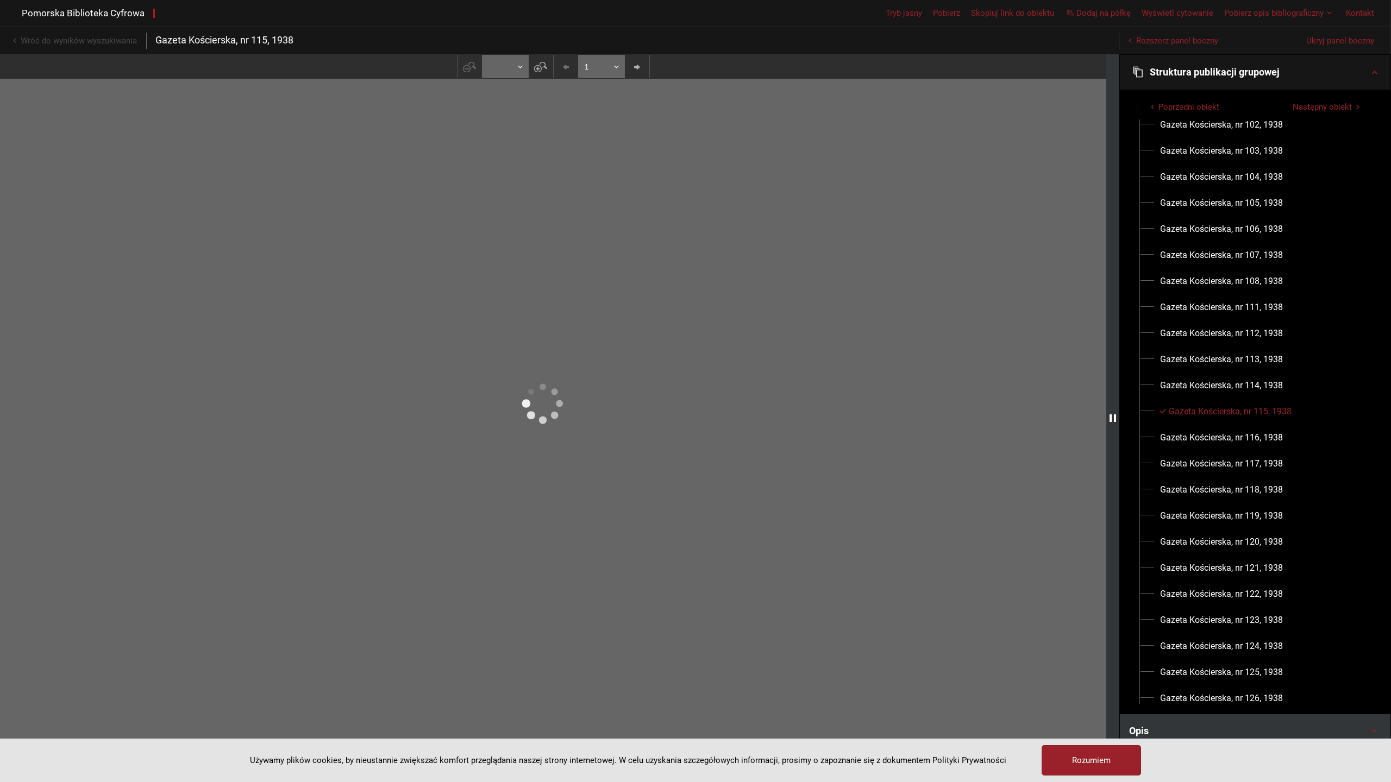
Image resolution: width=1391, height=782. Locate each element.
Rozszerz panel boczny (1177, 41)
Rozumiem (1091, 760)
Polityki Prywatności (969, 760)
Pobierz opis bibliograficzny (1274, 13)
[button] (1255, 72)
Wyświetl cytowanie (1177, 13)
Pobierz (946, 13)
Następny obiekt (1322, 107)
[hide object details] (1112, 418)
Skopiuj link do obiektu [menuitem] (1012, 13)
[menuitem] (1221, 125)
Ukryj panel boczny (1340, 41)
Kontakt (1360, 13)
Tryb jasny (904, 13)
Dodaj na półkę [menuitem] (1103, 13)
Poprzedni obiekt (1188, 107)
